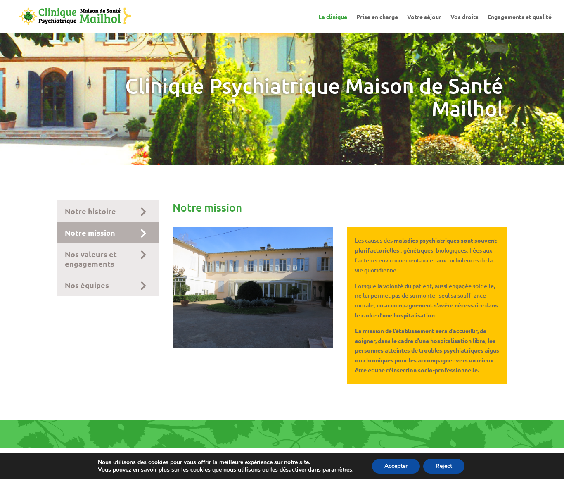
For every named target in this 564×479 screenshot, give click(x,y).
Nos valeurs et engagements (91, 258)
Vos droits (464, 17)
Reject (444, 466)
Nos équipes (87, 285)
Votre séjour (424, 17)
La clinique (332, 17)
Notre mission (90, 232)
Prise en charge (377, 17)
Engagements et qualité (520, 17)
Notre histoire (90, 211)
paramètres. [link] (337, 470)
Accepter (396, 466)
